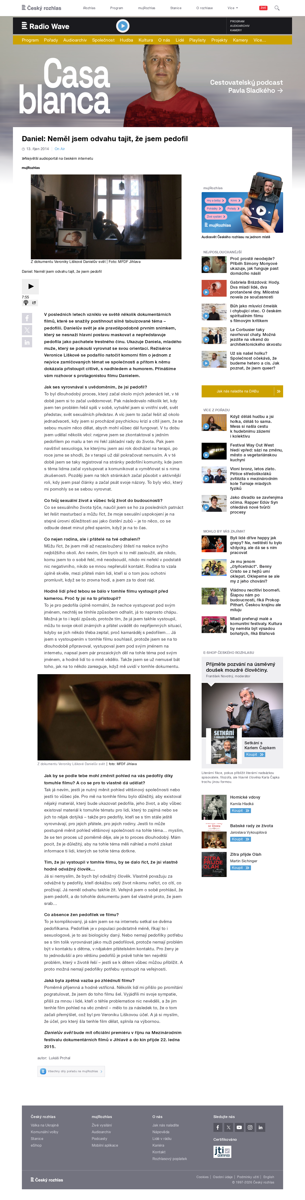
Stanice (176, 8)
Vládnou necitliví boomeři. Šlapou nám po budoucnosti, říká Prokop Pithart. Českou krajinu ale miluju (255, 600)
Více (260, 40)
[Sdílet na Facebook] (27, 318)
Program (116, 8)
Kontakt (158, 1152)
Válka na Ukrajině (45, 1125)
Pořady (51, 40)
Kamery (236, 30)
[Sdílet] (34, 303)
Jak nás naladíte (165, 1125)
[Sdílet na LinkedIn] (27, 342)
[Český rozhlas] (41, 8)
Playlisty (197, 40)
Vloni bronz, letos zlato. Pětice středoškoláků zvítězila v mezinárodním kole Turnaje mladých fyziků (254, 478)
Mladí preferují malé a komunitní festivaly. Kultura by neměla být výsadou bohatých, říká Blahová (256, 626)
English (268, 1177)
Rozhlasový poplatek (169, 1159)
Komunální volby (44, 1132)
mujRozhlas (146, 8)
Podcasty (99, 1139)
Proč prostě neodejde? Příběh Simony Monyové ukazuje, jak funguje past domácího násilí (254, 266)
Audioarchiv (239, 25)
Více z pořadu (216, 410)
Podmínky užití (248, 1177)
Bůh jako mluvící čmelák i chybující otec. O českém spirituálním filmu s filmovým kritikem (255, 313)
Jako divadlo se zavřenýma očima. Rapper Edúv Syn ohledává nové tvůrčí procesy (256, 504)
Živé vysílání (214, 216)
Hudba (126, 40)
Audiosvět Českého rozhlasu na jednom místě (236, 237)
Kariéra (158, 1145)
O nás (164, 40)
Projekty (219, 40)
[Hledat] (277, 8)
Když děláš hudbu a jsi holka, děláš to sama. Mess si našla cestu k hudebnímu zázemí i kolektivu (252, 426)
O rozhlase (204, 8)
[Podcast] (26, 303)
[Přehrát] (30, 286)
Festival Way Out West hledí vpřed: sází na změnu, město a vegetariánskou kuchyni (256, 452)
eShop (36, 1145)
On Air (60, 149)
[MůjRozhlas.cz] (31, 168)
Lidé (180, 40)
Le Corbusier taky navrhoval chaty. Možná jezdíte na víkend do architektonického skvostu (255, 337)
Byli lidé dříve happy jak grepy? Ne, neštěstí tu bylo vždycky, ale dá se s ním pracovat (256, 545)
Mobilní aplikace (105, 1145)
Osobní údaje (223, 1177)
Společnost (103, 40)
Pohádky (212, 208)
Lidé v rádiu (162, 1139)
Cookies (202, 1177)
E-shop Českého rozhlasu (228, 653)
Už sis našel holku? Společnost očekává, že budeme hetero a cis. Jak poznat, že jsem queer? (255, 360)
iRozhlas (89, 8)
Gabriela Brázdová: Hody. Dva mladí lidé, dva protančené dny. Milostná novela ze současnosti (255, 289)
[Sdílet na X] (27, 330)
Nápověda (160, 1132)
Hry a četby (214, 200)
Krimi (234, 200)
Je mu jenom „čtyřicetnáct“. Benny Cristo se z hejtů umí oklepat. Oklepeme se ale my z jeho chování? (255, 571)
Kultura (146, 40)
